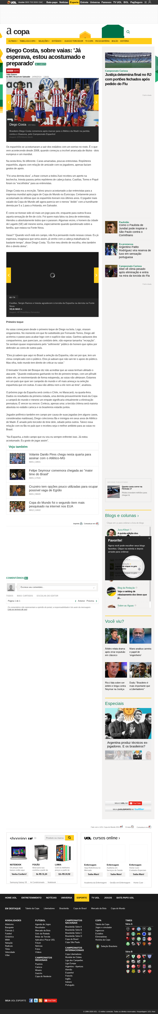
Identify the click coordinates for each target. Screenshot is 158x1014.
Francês (69, 976)
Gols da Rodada (42, 933)
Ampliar (88, 82)
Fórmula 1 (9, 930)
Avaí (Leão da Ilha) (149, 956)
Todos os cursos (141, 839)
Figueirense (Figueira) (149, 933)
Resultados (40, 927)
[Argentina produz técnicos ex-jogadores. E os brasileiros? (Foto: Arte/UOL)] (137, 759)
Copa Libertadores (73, 954)
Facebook (31, 1000)
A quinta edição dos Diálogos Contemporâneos (131, 535)
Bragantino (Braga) (133, 961)
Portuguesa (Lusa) (127, 971)
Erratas (128, 827)
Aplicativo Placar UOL (45, 940)
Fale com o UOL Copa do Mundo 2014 (105, 827)
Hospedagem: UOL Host (146, 1011)
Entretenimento (31, 897)
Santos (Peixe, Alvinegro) (133, 943)
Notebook (52, 882)
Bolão (115, 41)
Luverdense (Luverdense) (144, 961)
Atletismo (9, 924)
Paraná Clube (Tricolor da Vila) (144, 966)
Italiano (68, 982)
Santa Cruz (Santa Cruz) (138, 971)
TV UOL (117, 2)
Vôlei (7, 955)
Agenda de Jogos (43, 924)
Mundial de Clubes (73, 957)
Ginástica (9, 937)
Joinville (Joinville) (127, 966)
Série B (128, 952)
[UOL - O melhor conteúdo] (10, 3)
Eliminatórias (101, 937)
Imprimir (76, 524)
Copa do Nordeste (43, 976)
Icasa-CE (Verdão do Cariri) (149, 961)
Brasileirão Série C (73, 933)
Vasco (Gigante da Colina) (144, 971)
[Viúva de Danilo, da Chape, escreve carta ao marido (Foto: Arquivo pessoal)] (128, 759)
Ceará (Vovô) (138, 961)
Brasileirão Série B (73, 930)
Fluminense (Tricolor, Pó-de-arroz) (133, 938)
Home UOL (11, 897)
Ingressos (99, 930)
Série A (128, 924)
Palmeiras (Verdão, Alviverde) (127, 943)
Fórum (38, 943)
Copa (21, 31)
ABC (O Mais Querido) (127, 956)
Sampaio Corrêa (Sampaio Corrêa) (133, 971)
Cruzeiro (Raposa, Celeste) (144, 933)
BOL (126, 2)
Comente (41, 64)
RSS (40, 1000)
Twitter (36, 1000)
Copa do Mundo (118, 908)
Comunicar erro (90, 524)
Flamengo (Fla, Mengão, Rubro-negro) (127, 938)
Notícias (63, 2)
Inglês (68, 979)
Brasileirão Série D (73, 936)
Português (69, 985)
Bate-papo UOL (125, 897)
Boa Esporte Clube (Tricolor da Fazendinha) (127, 961)
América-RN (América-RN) (138, 956)
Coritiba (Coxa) (133, 933)
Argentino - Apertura (74, 966)
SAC (41, 2)
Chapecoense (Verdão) (149, 928)
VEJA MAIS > (15, 309)
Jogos (108, 897)
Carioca (38, 967)
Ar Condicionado (37, 882)
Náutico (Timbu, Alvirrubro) (133, 966)
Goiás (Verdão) (138, 938)
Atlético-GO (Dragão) (144, 956)
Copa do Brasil (80, 908)
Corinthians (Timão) (127, 933)
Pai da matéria (102, 41)
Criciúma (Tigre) (138, 933)
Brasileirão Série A (73, 927)
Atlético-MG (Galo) (127, 928)
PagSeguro (136, 2)
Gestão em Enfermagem (120, 883)
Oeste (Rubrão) (138, 966)
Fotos (37, 949)
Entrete (84, 2)
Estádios (56, 41)
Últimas (12, 41)
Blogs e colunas (120, 515)
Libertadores (49, 908)
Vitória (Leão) (149, 943)
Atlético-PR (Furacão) (133, 928)
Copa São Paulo (72, 942)
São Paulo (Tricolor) (138, 943)
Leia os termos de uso (17, 609)
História (124, 41)
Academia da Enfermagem (95, 883)
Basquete (9, 927)
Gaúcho (38, 973)
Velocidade (10, 952)
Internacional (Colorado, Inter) (149, 938)
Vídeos (38, 952)
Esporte (74, 2)
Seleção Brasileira (109, 946)
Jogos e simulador (103, 927)
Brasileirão (64, 908)
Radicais (9, 946)
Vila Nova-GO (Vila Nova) (149, 971)
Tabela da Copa (27, 41)
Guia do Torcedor (73, 41)
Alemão (68, 969)
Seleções (43, 41)
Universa (95, 2)
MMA (7, 940)
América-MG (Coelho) (133, 956)
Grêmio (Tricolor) (144, 938)
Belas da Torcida (42, 937)
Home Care (138, 883)
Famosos (106, 2)
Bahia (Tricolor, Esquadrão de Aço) (138, 928)
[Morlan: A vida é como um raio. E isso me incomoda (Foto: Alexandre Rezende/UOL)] (146, 759)
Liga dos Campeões (74, 960)
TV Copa (89, 41)
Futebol (8, 933)
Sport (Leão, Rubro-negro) (144, 943)
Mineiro (38, 970)
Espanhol (69, 973)
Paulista (38, 964)
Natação (8, 943)
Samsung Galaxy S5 (18, 882)
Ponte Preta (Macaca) (149, 966)
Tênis (7, 949)
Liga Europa (70, 963)
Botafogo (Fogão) (144, 928)
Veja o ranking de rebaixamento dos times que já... (132, 594)
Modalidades (13, 920)
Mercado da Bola (98, 908)
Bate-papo (52, 2)
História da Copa (102, 940)
